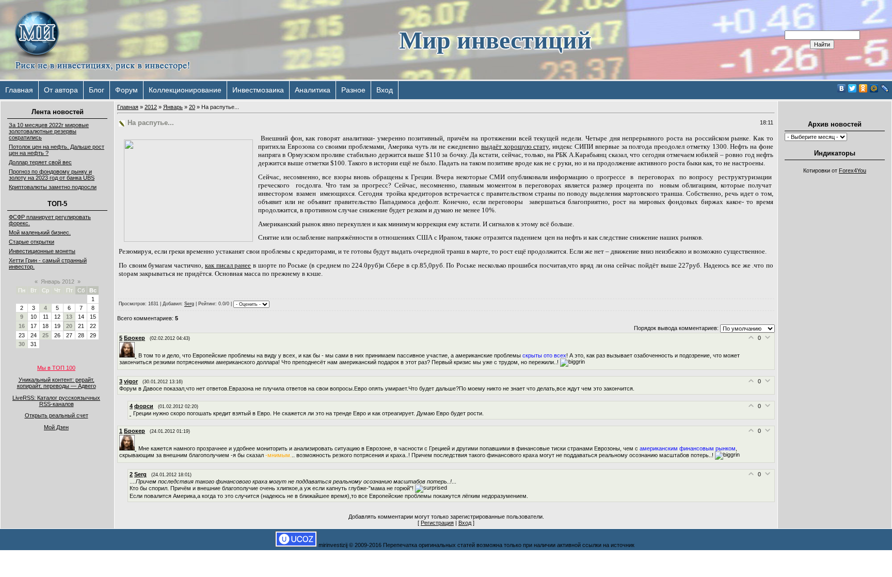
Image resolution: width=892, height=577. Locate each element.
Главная (19, 90)
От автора (61, 90)
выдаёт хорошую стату (515, 146)
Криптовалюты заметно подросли (53, 187)
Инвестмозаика (258, 90)
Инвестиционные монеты (42, 251)
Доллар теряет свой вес (40, 162)
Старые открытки (31, 242)
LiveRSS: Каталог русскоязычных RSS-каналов (56, 401)
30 (22, 344)
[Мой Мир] (874, 88)
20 (69, 326)
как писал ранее (228, 265)
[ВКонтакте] (841, 88)
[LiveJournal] (885, 88)
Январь (173, 107)
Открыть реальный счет (56, 415)
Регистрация (437, 523)
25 (45, 335)
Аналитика (312, 90)
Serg (189, 304)
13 (69, 317)
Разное (353, 90)
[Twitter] (852, 88)
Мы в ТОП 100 (56, 368)
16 (22, 326)
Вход (384, 90)
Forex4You (852, 170)
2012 (151, 107)
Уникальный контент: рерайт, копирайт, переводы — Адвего (56, 383)
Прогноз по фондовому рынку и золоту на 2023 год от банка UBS (51, 174)
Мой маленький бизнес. (40, 232)
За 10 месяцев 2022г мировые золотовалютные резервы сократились (49, 131)
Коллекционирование (185, 90)
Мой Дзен (56, 427)
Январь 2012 (57, 281)
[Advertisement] (834, 334)
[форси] (131, 413)
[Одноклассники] (863, 88)
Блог (96, 90)
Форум (126, 90)
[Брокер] (128, 355)
